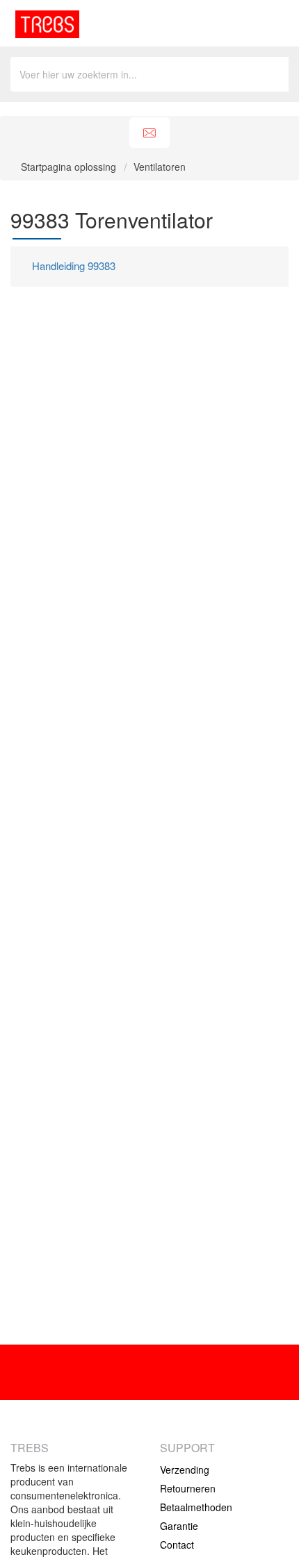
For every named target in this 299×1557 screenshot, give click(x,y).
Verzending (184, 1469)
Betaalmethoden (196, 1507)
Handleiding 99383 (73, 265)
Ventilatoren (160, 167)
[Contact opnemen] (149, 133)
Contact (177, 1544)
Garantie (179, 1526)
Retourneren (188, 1488)
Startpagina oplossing (70, 167)
